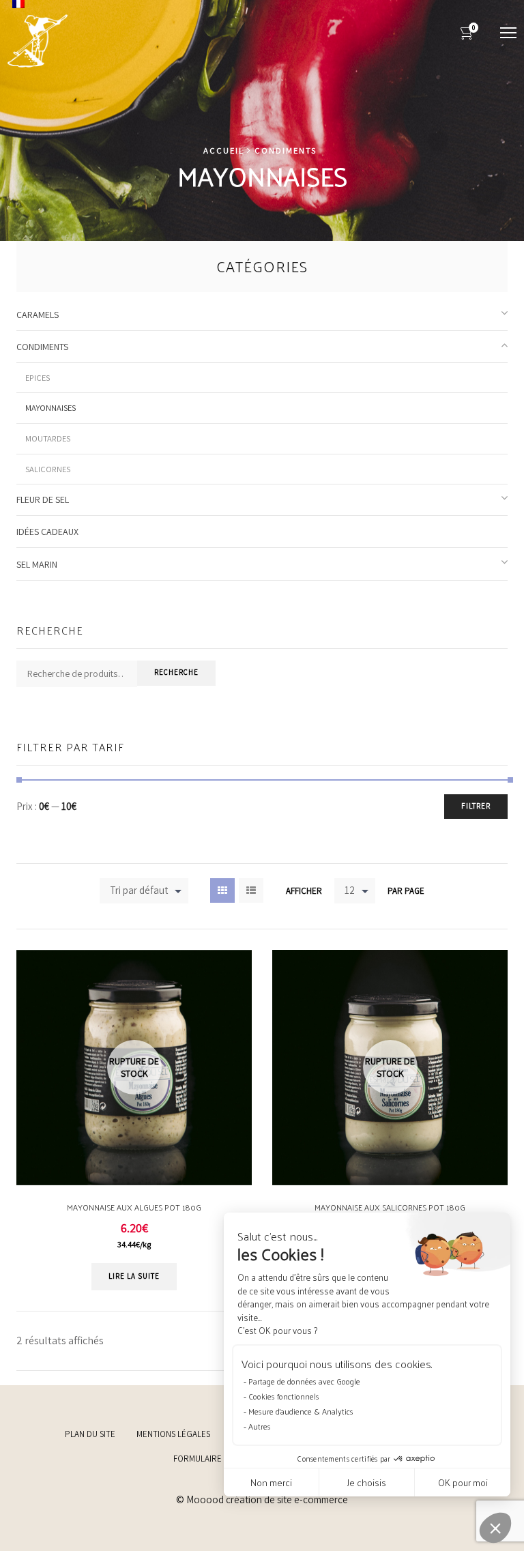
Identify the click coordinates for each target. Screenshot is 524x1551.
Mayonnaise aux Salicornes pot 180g (390, 1207)
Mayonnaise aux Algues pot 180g (134, 1207)
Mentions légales (173, 1434)
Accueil (223, 150)
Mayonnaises (50, 408)
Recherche (176, 672)
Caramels (37, 314)
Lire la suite (134, 1276)
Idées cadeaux (47, 531)
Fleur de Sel (42, 499)
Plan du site (90, 1434)
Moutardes (47, 438)
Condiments (285, 150)
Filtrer (476, 806)
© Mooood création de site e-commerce (262, 1499)
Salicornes (47, 469)
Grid (222, 890)
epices (37, 377)
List (251, 890)
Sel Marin (36, 564)
